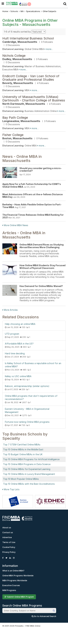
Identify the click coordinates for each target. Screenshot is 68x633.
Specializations (33, 11)
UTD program (12, 333)
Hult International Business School (28, 38)
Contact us (7, 532)
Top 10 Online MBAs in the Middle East (23, 449)
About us (6, 527)
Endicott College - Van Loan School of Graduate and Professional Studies (30, 77)
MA (22, 11)
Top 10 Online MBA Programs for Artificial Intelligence (31, 459)
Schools (14, 11)
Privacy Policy (8, 552)
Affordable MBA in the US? (19, 343)
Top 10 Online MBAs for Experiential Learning (26, 469)
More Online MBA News (15, 225)
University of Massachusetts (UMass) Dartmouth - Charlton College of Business (33, 98)
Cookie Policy (8, 547)
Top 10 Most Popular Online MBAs (21, 479)
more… (49, 49)
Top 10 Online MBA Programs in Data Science (26, 464)
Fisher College (12, 135)
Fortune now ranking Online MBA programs (27, 422)
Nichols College (13, 56)
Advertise (7, 537)
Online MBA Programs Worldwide (17, 575)
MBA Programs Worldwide (14, 580)
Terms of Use (8, 542)
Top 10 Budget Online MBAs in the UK (23, 454)
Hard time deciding (15, 353)
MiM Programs (9, 590)
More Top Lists (11, 489)
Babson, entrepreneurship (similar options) (27, 386)
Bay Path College (15, 117)
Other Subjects (49, 11)
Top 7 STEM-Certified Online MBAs (21, 444)
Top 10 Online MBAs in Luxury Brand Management (29, 474)
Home (5, 11)
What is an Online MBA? (13, 570)
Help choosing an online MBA (20, 324)
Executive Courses (11, 585)
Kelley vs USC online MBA (18, 376)
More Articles (10, 309)
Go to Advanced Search (44, 616)
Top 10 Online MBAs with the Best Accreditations (29, 483)
